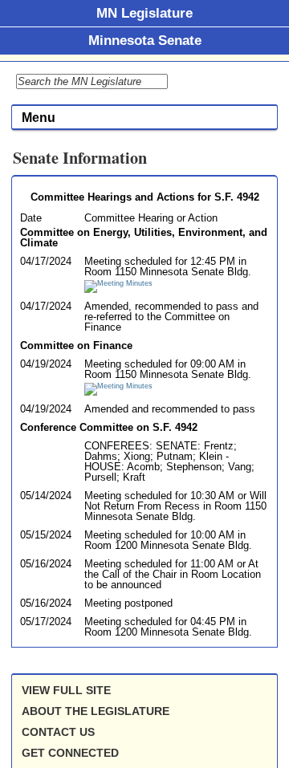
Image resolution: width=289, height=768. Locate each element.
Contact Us (58, 731)
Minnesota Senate (144, 40)
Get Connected (70, 752)
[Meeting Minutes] (118, 283)
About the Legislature (95, 711)
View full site (66, 690)
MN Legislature (144, 13)
